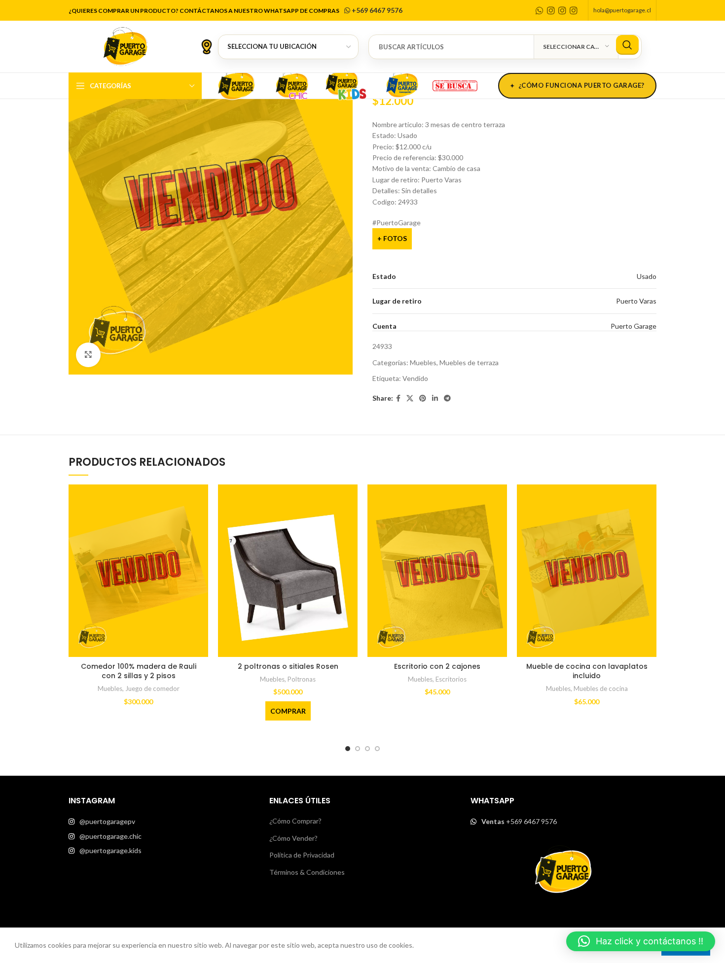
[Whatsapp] (539, 10)
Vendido (415, 378)
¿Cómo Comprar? (295, 821)
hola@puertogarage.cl (622, 10)
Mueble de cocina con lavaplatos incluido (587, 671)
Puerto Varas (636, 301)
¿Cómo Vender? (293, 838)
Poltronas (302, 679)
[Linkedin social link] (435, 398)
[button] (640, 941)
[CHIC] (291, 84)
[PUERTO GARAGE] (236, 84)
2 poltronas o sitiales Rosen (288, 666)
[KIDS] (346, 84)
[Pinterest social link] (422, 398)
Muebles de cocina (601, 688)
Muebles (423, 362)
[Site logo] (125, 45)
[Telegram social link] (447, 398)
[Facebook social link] (398, 398)
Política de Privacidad (301, 855)
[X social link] (409, 398)
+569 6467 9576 (376, 10)
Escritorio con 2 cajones (437, 666)
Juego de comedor (152, 688)
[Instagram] (550, 10)
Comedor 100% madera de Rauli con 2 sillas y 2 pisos (138, 671)
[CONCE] (402, 84)
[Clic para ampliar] (88, 355)
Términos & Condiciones (307, 872)
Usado (646, 276)
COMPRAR (288, 711)
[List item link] (161, 821)
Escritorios (451, 679)
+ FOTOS (392, 238)
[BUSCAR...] (627, 45)
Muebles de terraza (469, 362)
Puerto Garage (633, 326)
